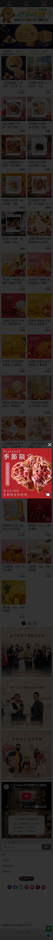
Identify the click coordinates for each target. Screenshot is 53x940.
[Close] (50, 444)
